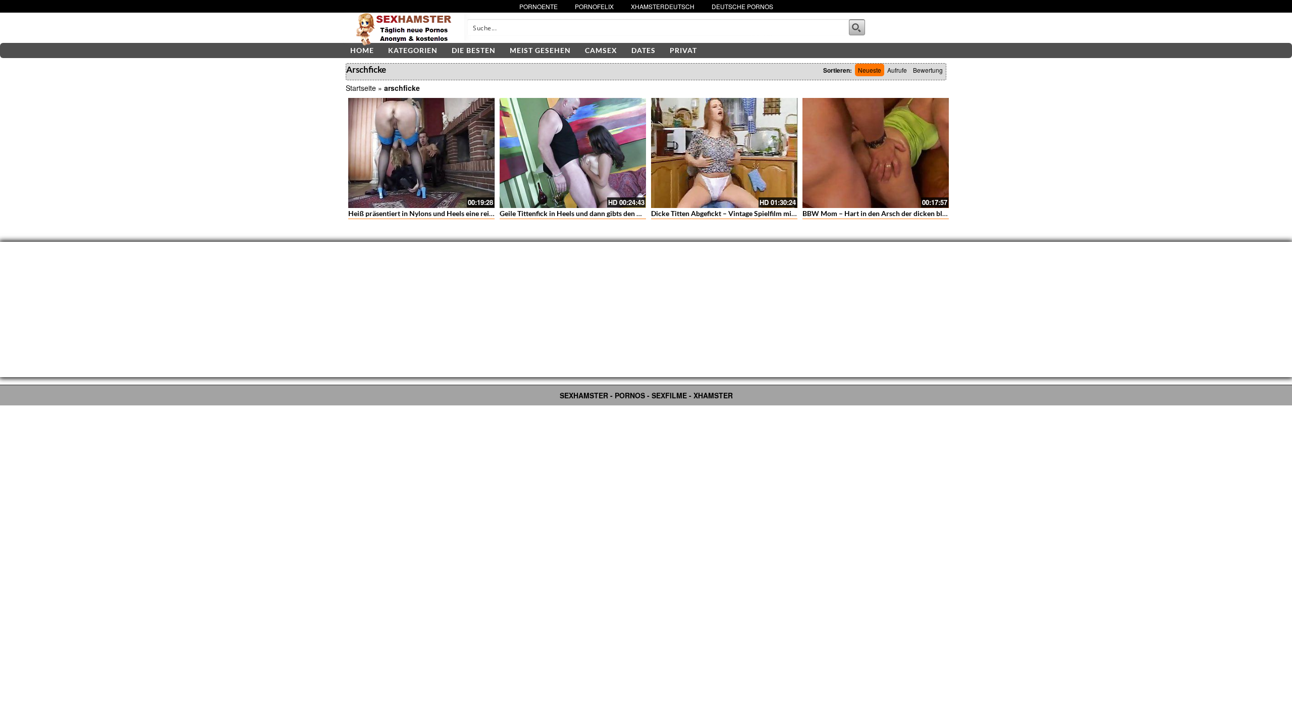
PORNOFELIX (594, 6)
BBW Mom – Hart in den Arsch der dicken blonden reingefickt (899, 213)
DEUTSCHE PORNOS (742, 6)
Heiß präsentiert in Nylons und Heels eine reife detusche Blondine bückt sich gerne (478, 213)
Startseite (361, 88)
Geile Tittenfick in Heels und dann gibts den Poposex (582, 213)
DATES (643, 50)
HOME (362, 50)
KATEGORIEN (413, 50)
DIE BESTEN (474, 50)
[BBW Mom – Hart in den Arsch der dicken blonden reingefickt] (875, 153)
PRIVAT (683, 50)
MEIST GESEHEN (540, 50)
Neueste (869, 70)
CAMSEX (601, 50)
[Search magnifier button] (857, 27)
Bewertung (928, 70)
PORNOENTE (538, 6)
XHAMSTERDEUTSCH (662, 6)
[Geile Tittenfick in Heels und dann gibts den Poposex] (573, 153)
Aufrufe (897, 70)
